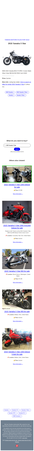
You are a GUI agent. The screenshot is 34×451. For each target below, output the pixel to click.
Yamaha (11, 95)
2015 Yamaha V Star (22, 92)
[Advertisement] (17, 18)
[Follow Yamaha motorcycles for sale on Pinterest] (17, 446)
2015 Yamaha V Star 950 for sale (17, 271)
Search (17, 149)
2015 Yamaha (9, 92)
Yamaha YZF (12, 413)
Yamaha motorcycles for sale (17, 40)
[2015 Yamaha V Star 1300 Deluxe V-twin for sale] (17, 349)
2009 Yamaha (16, 416)
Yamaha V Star (20, 95)
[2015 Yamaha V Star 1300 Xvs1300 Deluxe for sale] (17, 223)
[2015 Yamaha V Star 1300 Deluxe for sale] (17, 182)
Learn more (24, 438)
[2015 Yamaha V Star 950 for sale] (17, 268)
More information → (18, 193)
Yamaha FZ (22, 413)
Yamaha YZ (15, 410)
